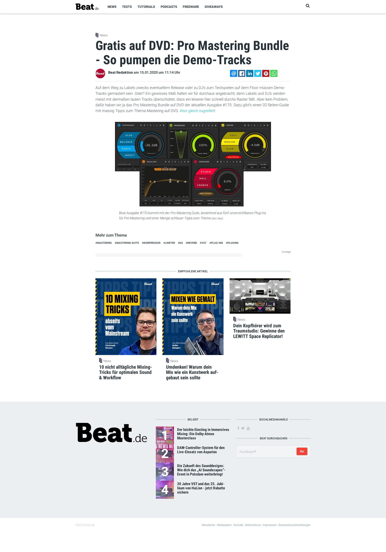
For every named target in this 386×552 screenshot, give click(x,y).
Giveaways (214, 7)
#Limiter (169, 242)
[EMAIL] (233, 73)
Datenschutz (253, 524)
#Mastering (103, 242)
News (112, 7)
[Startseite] (87, 6)
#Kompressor (151, 242)
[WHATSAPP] (273, 73)
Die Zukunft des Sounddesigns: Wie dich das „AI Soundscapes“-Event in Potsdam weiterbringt (201, 469)
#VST (203, 242)
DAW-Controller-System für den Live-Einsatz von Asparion (201, 449)
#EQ (180, 242)
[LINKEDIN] (249, 73)
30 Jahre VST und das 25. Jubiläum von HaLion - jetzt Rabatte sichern (201, 488)
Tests (127, 7)
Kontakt (238, 524)
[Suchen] (308, 6)
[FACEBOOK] (241, 73)
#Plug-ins (216, 242)
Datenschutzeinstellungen (294, 524)
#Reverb (191, 242)
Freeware (191, 7)
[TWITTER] (257, 73)
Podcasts (169, 7)
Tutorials (146, 7)
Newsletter (208, 524)
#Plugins (232, 242)
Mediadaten (224, 524)
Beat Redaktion (120, 72)
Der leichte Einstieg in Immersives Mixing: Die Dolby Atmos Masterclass (203, 433)
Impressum (270, 524)
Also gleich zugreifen (197, 110)
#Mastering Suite (127, 242)
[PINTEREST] (265, 73)
